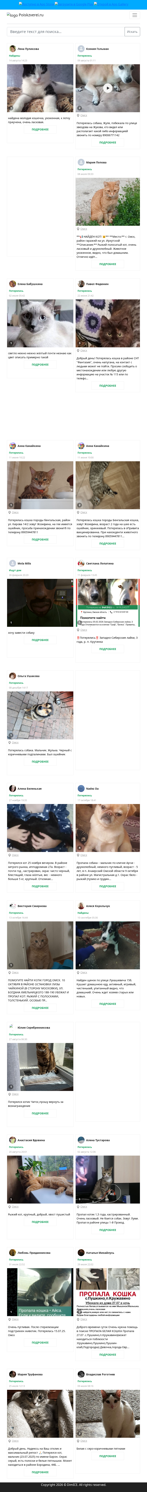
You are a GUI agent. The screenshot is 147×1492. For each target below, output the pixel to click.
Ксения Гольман (97, 49)
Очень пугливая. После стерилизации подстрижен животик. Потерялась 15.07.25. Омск (37, 1331)
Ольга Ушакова (28, 676)
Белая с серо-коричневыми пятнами (101, 1448)
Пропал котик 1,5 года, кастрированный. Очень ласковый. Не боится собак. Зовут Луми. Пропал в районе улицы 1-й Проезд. (108, 1218)
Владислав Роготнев (100, 1374)
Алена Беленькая (30, 788)
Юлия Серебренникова (34, 1027)
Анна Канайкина (29, 446)
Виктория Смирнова (32, 906)
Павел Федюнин (97, 284)
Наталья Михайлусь (100, 1253)
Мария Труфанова (30, 1374)
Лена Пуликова (28, 49)
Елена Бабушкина (30, 284)
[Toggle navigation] (134, 15)
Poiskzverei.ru (30, 14)
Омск (83, 115)
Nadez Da (92, 788)
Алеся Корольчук (98, 906)
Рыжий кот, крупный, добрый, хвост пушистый (39, 1214)
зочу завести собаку (21, 632)
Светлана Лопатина (100, 563)
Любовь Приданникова (34, 1253)
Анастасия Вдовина (31, 1140)
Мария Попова (96, 162)
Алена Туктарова (98, 1140)
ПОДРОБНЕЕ (40, 129)
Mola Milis (24, 563)
